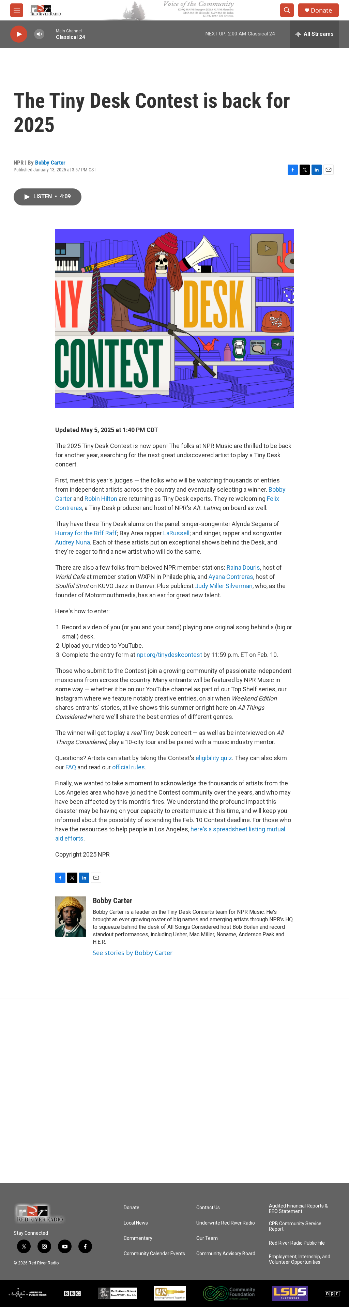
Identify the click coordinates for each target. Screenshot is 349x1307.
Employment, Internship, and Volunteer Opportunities (299, 1259)
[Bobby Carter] (70, 916)
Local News (136, 1223)
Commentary (138, 1238)
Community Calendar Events (154, 1253)
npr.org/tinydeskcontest (169, 654)
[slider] (50, 33)
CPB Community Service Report (295, 1226)
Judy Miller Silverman (224, 585)
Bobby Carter (50, 162)
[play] (18, 34)
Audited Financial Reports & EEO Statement (298, 1208)
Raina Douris (243, 567)
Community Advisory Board (225, 1253)
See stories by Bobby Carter (132, 953)
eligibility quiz (214, 758)
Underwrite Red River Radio (225, 1223)
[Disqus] (174, 1091)
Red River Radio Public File (297, 1243)
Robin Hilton (101, 498)
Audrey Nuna (72, 542)
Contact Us (208, 1207)
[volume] (39, 34)
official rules (128, 767)
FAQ (70, 767)
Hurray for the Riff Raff (86, 533)
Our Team (207, 1238)
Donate (321, 10)
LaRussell (176, 533)
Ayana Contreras (231, 576)
